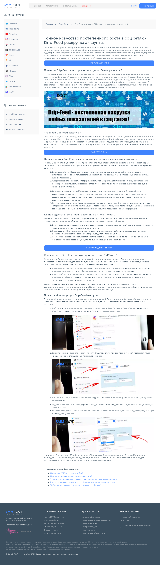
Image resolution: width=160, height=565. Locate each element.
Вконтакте (14, 29)
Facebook (13, 65)
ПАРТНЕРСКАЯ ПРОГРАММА (137, 525)
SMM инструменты (17, 114)
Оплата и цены (70, 6)
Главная (37, 6)
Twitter (12, 81)
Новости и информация (55, 523)
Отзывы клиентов (17, 129)
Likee (11, 55)
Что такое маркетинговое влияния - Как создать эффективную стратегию (83, 479)
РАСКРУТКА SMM (99, 152)
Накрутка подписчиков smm (99, 248)
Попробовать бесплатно (93, 533)
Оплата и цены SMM (53, 527)
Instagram (13, 39)
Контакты (124, 520)
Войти (134, 6)
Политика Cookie (90, 523)
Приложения (15, 87)
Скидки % (86, 6)
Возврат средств (89, 527)
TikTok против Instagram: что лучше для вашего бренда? (75, 485)
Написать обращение (130, 517)
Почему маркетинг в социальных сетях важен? (71, 476)
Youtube (13, 34)
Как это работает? (52, 520)
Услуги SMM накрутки (54, 517)
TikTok (12, 44)
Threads (12, 71)
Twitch (12, 76)
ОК (10, 60)
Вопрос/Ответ (15, 124)
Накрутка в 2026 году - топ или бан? (66, 473)
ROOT (12, 5)
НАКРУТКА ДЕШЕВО (99, 63)
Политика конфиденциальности (96, 520)
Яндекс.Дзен (15, 50)
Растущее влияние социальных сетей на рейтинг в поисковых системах (82, 482)
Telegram (13, 24)
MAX (11, 92)
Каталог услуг (52, 6)
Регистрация (148, 6)
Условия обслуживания (92, 517)
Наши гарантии (16, 119)
